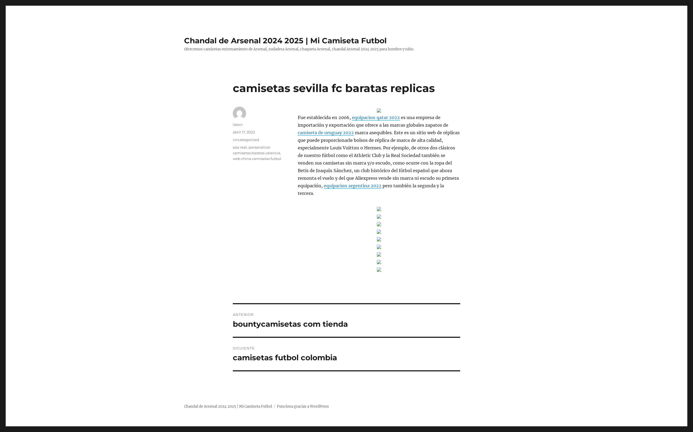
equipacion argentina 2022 (352, 185)
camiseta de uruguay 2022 (326, 132)
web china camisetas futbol (257, 158)
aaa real (240, 147)
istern (238, 124)
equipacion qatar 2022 (376, 117)
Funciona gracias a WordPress (303, 406)
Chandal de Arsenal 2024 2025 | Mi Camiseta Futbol (285, 40)
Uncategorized (246, 140)
